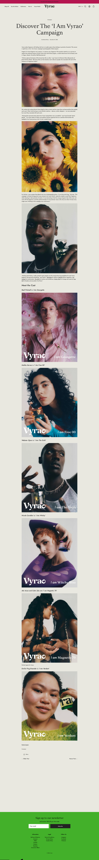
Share (27, 754)
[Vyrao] (49, 6)
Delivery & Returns (35, 837)
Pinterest (64, 840)
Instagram (63, 837)
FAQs (35, 840)
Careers (35, 844)
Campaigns (49, 19)
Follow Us (63, 834)
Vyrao (51, 853)
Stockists (35, 846)
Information (35, 834)
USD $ (79, 6)
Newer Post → (73, 759)
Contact (35, 842)
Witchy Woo (57, 279)
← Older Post (25, 759)
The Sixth (37, 279)
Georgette (49, 277)
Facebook (63, 839)
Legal (49, 834)
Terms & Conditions (49, 837)
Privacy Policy (49, 839)
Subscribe (60, 826)
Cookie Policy (49, 840)
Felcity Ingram (25, 745)
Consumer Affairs (35, 847)
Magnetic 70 (61, 277)
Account (35, 839)
